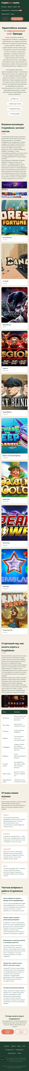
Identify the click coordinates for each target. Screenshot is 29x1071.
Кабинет (5, 18)
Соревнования (16, 10)
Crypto (12, 14)
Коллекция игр (5, 10)
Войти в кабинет (21, 1031)
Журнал (10, 6)
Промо (15, 6)
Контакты (4, 6)
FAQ (19, 6)
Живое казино (5, 14)
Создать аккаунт (17, 18)
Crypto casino (10, 3)
